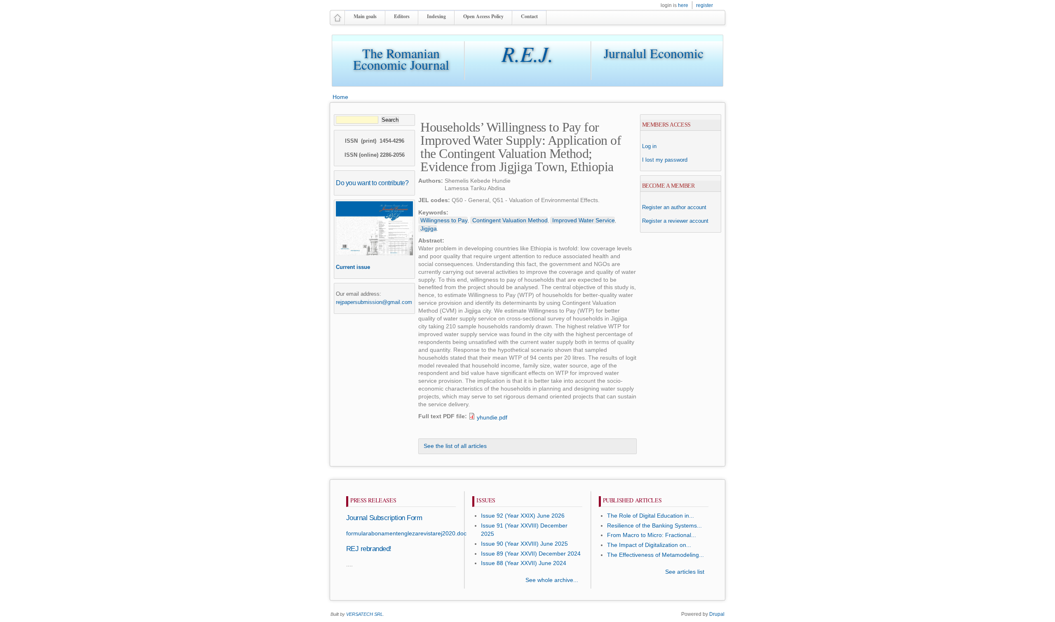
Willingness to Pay (444, 220)
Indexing (436, 16)
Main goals (365, 16)
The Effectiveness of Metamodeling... (655, 555)
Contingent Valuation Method (510, 220)
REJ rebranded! (369, 549)
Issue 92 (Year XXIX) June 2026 (523, 516)
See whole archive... (551, 580)
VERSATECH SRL (364, 614)
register (704, 5)
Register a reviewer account (675, 221)
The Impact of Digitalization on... (649, 545)
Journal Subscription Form (384, 518)
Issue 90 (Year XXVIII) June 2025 (524, 544)
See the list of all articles (455, 446)
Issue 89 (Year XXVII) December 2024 (531, 554)
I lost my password (664, 160)
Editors (402, 16)
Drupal (716, 614)
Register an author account (674, 207)
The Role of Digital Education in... (650, 516)
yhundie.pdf (492, 418)
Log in (649, 146)
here (683, 5)
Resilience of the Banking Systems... (654, 526)
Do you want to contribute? (372, 182)
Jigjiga (428, 228)
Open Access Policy (483, 16)
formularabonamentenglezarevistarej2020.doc (406, 533)
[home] (337, 21)
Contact (529, 16)
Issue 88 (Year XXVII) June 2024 (523, 563)
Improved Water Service (583, 220)
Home (340, 97)
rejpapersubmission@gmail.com (374, 302)
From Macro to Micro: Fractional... (651, 535)
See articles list (684, 572)
